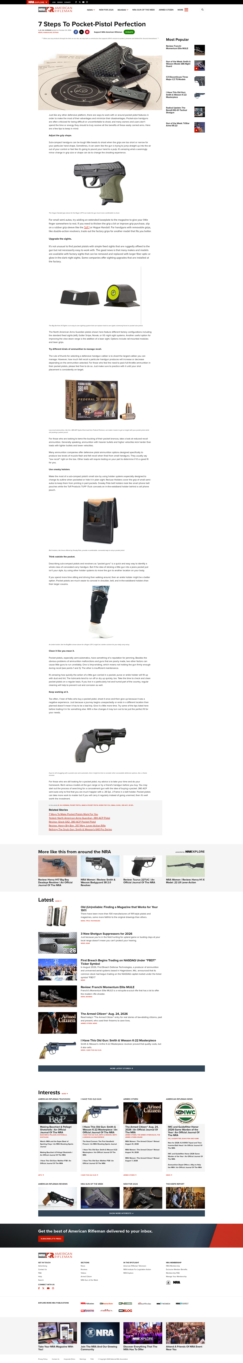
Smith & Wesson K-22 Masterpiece (100, 1136)
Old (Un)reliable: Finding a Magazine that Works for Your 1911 (119, 908)
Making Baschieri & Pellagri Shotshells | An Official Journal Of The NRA (56, 1129)
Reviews (122, 9)
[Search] (202, 9)
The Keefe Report (175, 1184)
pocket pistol (75, 805)
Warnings (83, 1359)
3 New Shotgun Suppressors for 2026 (106, 933)
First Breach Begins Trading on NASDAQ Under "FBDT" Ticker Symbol (118, 962)
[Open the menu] (186, 9)
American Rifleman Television (54, 1099)
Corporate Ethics (69, 1359)
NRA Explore (128, 1273)
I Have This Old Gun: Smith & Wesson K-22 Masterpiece (118, 1040)
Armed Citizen (166, 9)
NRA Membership (173, 1266)
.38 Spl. (131, 805)
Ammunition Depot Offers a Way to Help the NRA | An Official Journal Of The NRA (185, 1166)
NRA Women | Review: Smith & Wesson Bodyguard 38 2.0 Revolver (98, 882)
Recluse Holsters (114, 479)
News (90, 9)
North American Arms (64, 331)
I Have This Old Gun (93, 1050)
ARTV (40, 1175)
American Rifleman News (179, 1099)
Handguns (47, 32)
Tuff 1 (86, 227)
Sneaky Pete (104, 483)
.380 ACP (124, 805)
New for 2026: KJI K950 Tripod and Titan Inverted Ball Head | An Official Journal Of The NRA (185, 1145)
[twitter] (81, 30)
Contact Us (42, 1269)
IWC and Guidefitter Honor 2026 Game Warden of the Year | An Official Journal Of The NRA (183, 1131)
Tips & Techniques (93, 921)
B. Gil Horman (63, 805)
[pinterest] (87, 30)
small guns (115, 805)
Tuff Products (74, 486)
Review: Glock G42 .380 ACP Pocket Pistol (72, 822)
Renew (60, 2)
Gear (88, 943)
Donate (67, 2)
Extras (55, 32)
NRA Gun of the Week (143, 9)
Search (41, 1280)
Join (54, 2)
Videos (83, 1273)
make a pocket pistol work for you (96, 805)
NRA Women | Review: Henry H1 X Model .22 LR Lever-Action (185, 881)
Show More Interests (135, 1213)
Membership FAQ (173, 1273)
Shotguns (44, 1137)
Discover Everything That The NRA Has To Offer (140, 1348)
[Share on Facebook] (76, 30)
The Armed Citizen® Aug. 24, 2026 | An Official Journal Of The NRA (141, 1129)
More (57, 901)
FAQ (40, 1273)
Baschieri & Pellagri (48, 1135)
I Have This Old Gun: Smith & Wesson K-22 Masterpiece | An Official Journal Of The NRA (100, 1129)
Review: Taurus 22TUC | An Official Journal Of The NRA (139, 881)
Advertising (42, 1266)
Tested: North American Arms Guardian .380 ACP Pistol (79, 818)
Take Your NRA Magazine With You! (55, 1348)
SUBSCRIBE (51, 1238)
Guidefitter (176, 1138)
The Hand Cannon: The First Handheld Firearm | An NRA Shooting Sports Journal (100, 1142)
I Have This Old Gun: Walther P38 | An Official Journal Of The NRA (55, 1162)
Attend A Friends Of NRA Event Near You (184, 1348)
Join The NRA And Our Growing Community (99, 1348)
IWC (169, 1138)
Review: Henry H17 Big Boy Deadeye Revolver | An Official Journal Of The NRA (55, 882)
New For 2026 (106, 9)
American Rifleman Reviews (53, 1184)
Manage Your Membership (176, 1276)
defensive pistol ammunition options (101, 452)
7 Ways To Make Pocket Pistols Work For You (73, 814)
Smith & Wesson (105, 1135)
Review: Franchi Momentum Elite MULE (107, 987)
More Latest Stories (131, 1068)
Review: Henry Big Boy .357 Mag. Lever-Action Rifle (77, 825)
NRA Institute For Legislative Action (137, 1269)
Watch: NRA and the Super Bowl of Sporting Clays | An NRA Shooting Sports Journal (56, 1144)
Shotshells (62, 1135)
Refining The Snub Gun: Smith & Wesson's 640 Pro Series (80, 829)
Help (40, 1276)
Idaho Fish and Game (190, 1138)
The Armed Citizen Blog (146, 1135)
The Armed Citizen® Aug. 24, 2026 (104, 1013)
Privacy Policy (42, 1359)
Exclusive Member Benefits (176, 1269)
